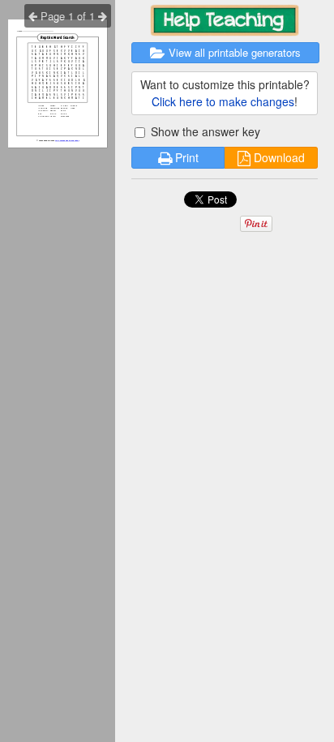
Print (185, 157)
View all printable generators (233, 52)
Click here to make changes (223, 101)
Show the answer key (204, 131)
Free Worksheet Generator (67, 140)
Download (277, 157)
